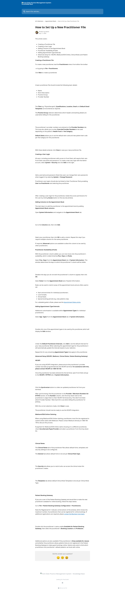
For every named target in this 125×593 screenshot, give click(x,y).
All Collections (39, 21)
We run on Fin (63, 588)
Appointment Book (50, 21)
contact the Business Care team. (74, 514)
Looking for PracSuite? (62, 579)
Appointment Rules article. (72, 302)
